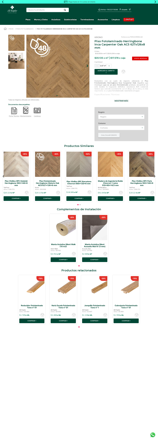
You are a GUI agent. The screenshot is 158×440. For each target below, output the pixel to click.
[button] (3, 176)
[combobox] (47, 10)
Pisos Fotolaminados (25, 29)
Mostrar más (121, 101)
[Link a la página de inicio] (5, 29)
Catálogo (37, 116)
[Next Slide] (155, 2)
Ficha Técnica (14, 116)
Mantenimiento (25, 116)
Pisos (11, 29)
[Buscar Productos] (65, 10)
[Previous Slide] (3, 2)
